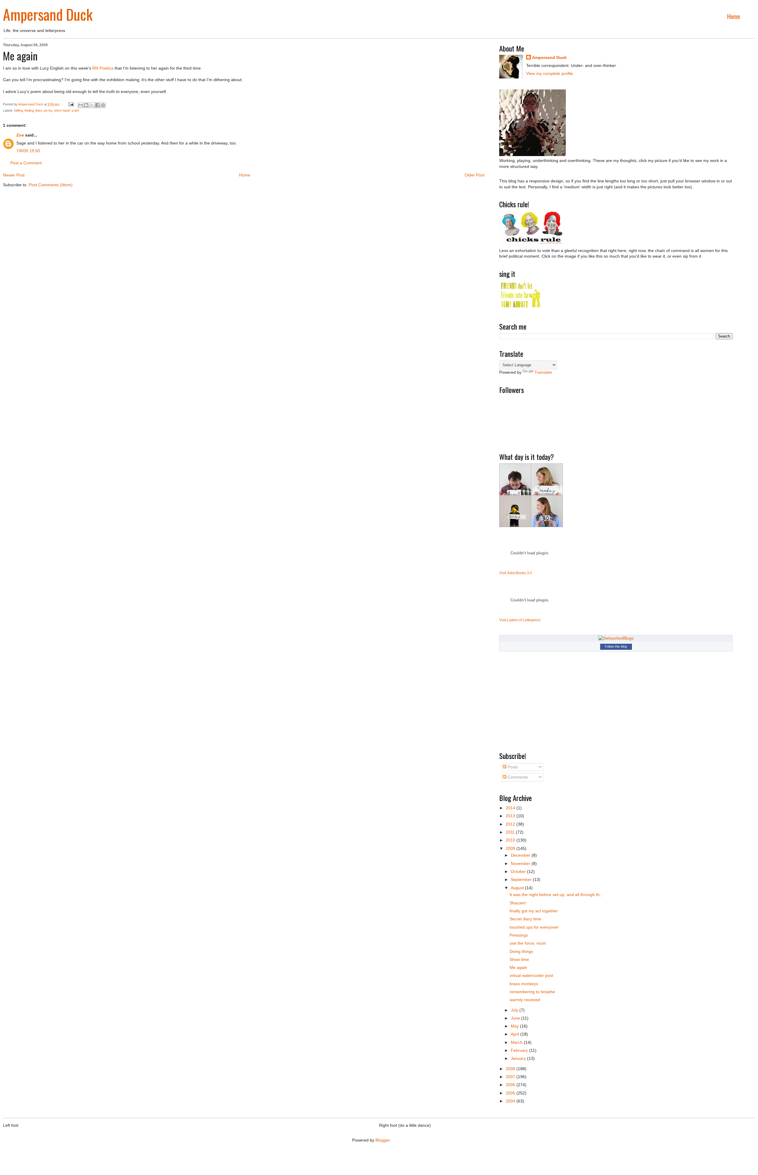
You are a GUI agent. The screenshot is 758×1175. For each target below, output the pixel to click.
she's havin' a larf (66, 110)
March (517, 1042)
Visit (515, 573)
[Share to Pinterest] (103, 105)
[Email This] (80, 105)
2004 (511, 1101)
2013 (511, 815)
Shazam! (518, 902)
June (516, 1018)
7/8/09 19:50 (28, 150)
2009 (511, 848)
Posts (512, 767)
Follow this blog (616, 646)
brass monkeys (524, 983)
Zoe (20, 135)
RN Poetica (102, 68)
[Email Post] (71, 104)
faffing (18, 110)
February (520, 1050)
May (515, 1026)
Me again (518, 967)
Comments (517, 777)
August (518, 887)
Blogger (382, 1140)
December (521, 855)
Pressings (519, 935)
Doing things (521, 951)
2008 (511, 1068)
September (522, 879)
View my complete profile (549, 73)
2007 (511, 1076)
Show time (519, 959)
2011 (511, 832)
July (515, 1010)
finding (29, 110)
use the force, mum (528, 943)
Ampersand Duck (48, 14)
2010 (511, 840)
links (39, 110)
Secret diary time (525, 918)
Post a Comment (26, 162)
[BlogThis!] (86, 105)
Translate (543, 372)
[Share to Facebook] (97, 105)
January (519, 1058)
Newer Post (14, 175)
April (515, 1034)
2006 (511, 1084)
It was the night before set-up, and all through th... (556, 894)
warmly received (525, 999)
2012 (511, 824)
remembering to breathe (532, 991)
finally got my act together (534, 910)
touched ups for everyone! (534, 927)
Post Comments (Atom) (51, 184)
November (521, 863)
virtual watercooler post (531, 975)
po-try (48, 110)
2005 (511, 1093)
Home (733, 16)
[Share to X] (92, 105)
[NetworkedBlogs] (616, 638)
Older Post (474, 175)
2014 (511, 807)
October (519, 871)
